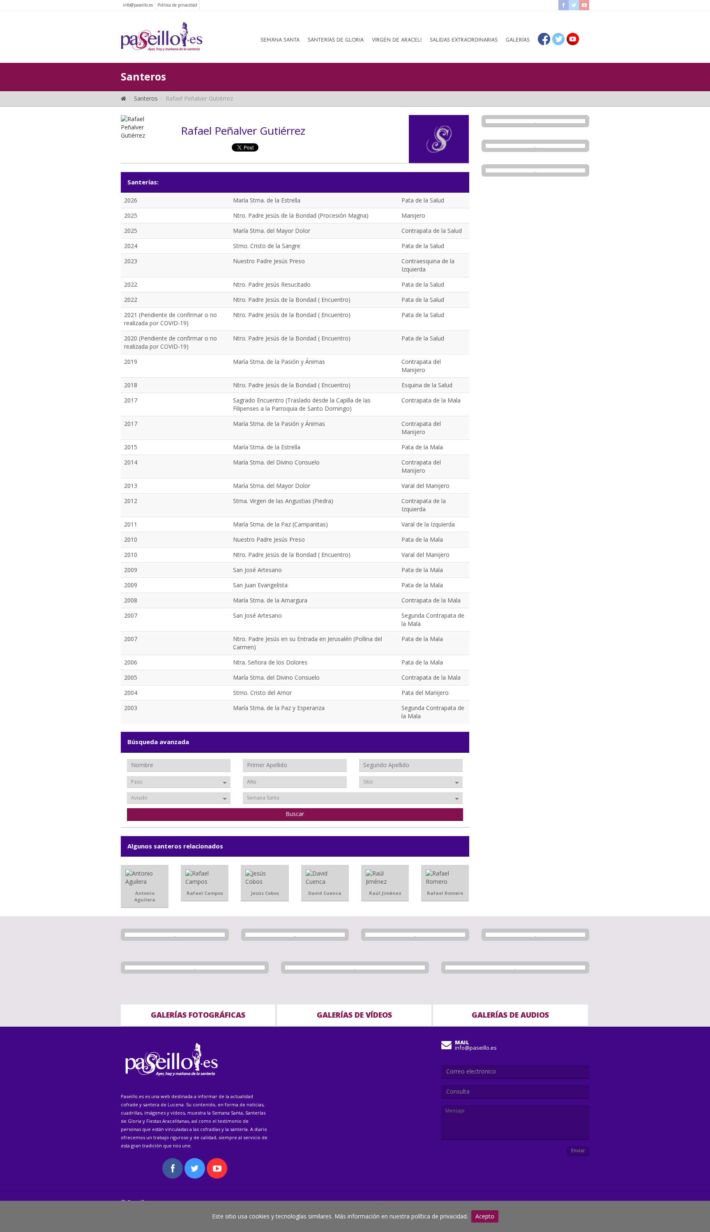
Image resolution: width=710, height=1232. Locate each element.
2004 (130, 692)
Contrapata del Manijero (421, 366)
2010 (130, 539)
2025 (130, 215)
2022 (130, 284)
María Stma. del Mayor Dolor (271, 230)
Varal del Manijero (425, 486)
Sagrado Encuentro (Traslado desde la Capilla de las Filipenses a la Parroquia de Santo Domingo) (302, 404)
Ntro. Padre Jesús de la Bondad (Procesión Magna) (301, 215)
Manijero (413, 215)
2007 (130, 615)
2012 (130, 501)
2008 (130, 600)
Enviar (578, 1150)
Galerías (518, 40)
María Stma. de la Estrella (266, 200)
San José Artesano (257, 570)
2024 (130, 246)
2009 (130, 570)
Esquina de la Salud (426, 385)
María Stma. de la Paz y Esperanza (279, 708)
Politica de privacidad (177, 5)
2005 (130, 677)
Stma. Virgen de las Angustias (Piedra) (283, 501)
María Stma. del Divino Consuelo (276, 462)
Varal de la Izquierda (428, 524)
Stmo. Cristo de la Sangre (266, 246)
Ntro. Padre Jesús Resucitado (272, 284)
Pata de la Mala (422, 447)
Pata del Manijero (425, 692)
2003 (130, 708)
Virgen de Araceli (397, 40)
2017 (130, 400)
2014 (130, 462)
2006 (130, 662)
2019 (130, 361)
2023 (130, 261)
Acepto (484, 1216)
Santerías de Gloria (336, 40)
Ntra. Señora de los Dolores (270, 662)
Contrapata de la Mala (431, 400)
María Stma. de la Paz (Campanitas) (280, 524)
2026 (130, 200)
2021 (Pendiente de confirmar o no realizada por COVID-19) (170, 319)
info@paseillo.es (138, 5)
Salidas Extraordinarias (464, 40)
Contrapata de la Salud (431, 230)
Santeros (146, 98)
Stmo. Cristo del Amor (262, 692)
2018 (130, 385)
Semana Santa (280, 40)
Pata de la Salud (422, 200)
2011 (130, 524)
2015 (130, 447)
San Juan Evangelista (260, 585)
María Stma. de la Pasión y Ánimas (279, 361)
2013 (130, 486)
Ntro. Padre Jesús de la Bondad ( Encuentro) (291, 299)
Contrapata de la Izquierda (423, 505)
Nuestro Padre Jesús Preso (269, 261)
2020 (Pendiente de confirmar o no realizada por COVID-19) (170, 342)
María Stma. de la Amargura (270, 600)
